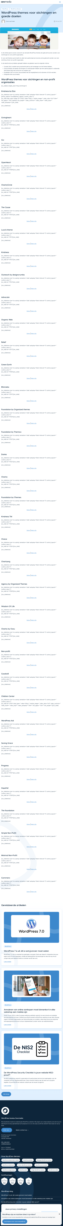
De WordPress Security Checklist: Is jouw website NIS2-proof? (20, 1202)
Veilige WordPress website (37, 1170)
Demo (28, 109)
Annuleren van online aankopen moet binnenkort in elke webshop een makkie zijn (27, 1198)
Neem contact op (21, 1130)
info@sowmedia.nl (6, 1144)
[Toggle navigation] (60, 2)
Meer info (33, 109)
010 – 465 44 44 (5, 1142)
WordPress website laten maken (10, 1160)
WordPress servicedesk (41, 1165)
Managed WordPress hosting (44, 1160)
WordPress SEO (23, 1170)
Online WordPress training (24, 1165)
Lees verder (7, 962)
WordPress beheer (28, 1160)
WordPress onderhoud (8, 1165)
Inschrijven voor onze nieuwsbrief (14, 1221)
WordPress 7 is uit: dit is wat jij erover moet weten (16, 1195)
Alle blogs (6, 1094)
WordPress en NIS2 (53, 1170)
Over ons (6, 1130)
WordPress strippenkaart (8, 1170)
